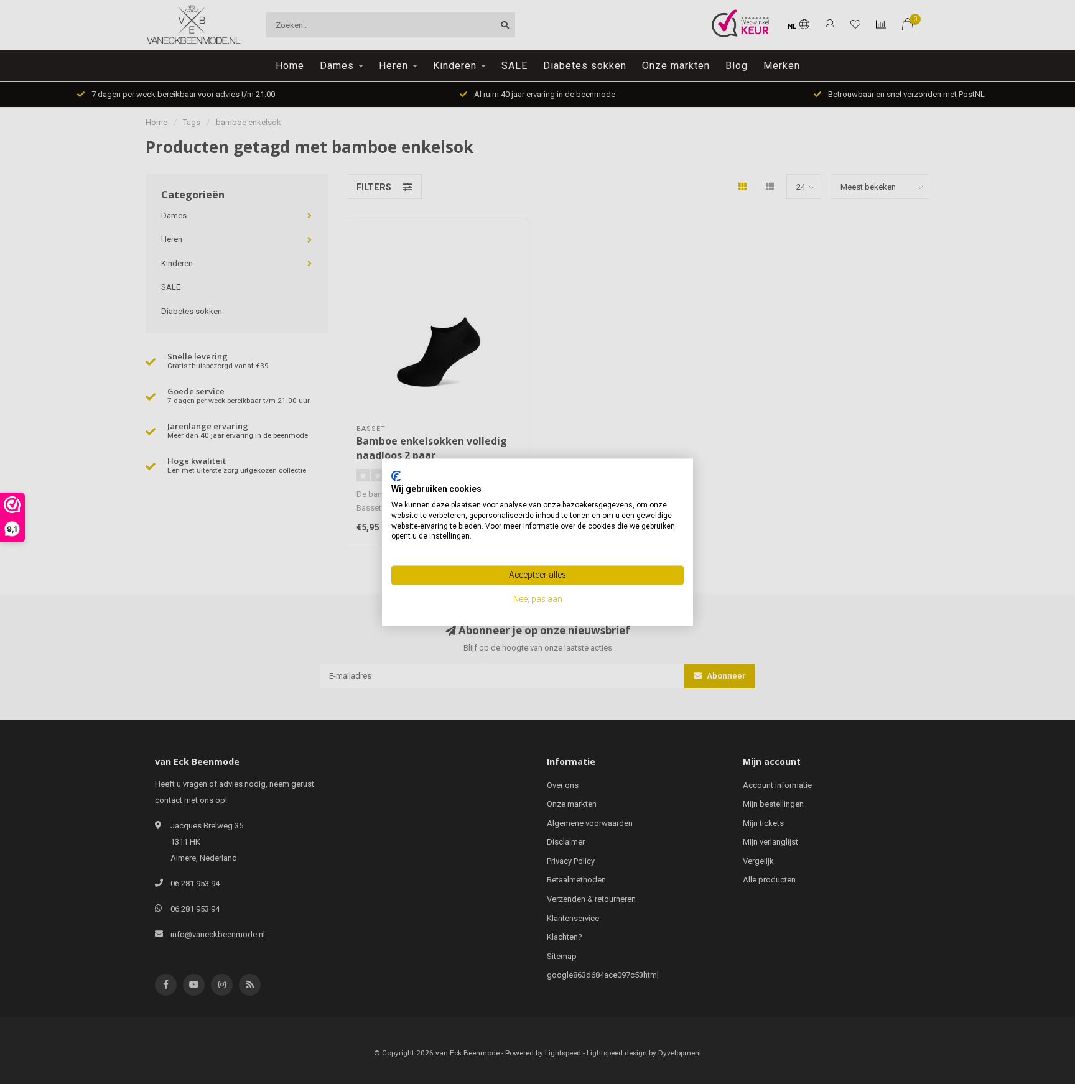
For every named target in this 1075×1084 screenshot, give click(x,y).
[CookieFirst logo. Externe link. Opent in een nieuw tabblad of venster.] (396, 475)
